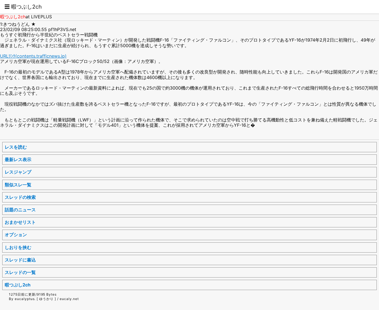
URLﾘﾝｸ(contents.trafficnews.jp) (33, 56)
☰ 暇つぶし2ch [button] (23, 6)
